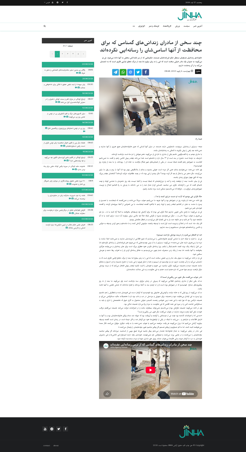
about (56, 446)
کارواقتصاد (167, 26)
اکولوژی (141, 26)
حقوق (198, 71)
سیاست (187, 26)
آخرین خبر (197, 26)
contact (46, 446)
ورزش (177, 26)
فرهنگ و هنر (154, 26)
